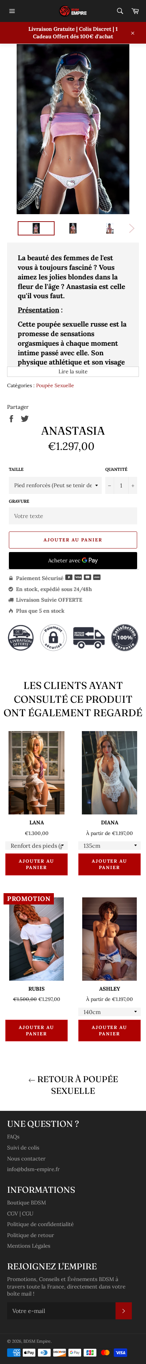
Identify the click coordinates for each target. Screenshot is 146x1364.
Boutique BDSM (26, 1202)
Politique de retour (30, 1235)
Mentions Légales (28, 1245)
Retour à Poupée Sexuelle (76, 1085)
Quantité (116, 469)
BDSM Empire (37, 1341)
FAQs (13, 1136)
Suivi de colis (23, 1147)
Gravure (19, 501)
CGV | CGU (20, 1213)
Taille (16, 469)
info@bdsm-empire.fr (33, 1169)
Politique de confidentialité (40, 1224)
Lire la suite (73, 371)
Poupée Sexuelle (55, 385)
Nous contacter (26, 1158)
